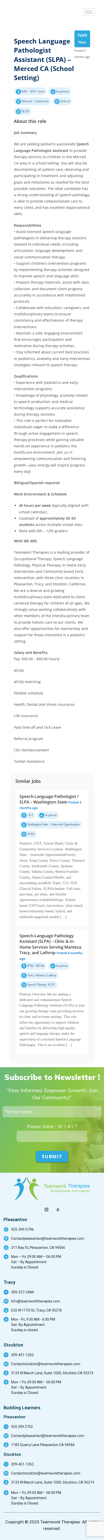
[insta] (46, 1208)
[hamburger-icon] (88, 12)
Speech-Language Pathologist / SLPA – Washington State (49, 799)
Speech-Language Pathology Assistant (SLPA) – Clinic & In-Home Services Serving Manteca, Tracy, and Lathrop (50, 944)
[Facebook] (58, 1208)
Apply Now (82, 38)
